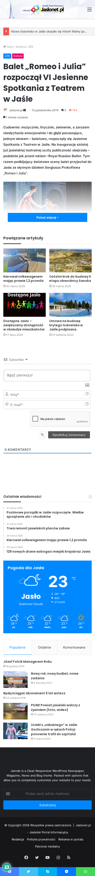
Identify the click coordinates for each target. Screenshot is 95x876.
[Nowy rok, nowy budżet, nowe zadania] (15, 679)
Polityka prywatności (41, 839)
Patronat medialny (47, 846)
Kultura (21, 46)
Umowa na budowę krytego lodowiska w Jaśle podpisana (66, 325)
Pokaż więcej (46, 217)
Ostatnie (44, 647)
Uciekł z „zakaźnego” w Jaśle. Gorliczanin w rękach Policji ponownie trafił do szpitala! (54, 729)
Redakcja (18, 839)
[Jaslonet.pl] (47, 9)
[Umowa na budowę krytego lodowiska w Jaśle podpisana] (70, 305)
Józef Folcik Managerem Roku (27, 661)
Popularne (18, 647)
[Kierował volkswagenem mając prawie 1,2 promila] (24, 260)
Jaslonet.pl (16, 110)
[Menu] (89, 11)
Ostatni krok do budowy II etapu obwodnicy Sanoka (70, 278)
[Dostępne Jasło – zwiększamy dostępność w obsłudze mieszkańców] (24, 305)
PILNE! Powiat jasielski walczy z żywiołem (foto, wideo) (55, 707)
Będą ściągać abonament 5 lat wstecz (34, 693)
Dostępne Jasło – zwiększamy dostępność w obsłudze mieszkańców (24, 325)
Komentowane (74, 647)
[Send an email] (24, 110)
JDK (30, 46)
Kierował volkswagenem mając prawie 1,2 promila (23, 278)
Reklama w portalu (71, 839)
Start (9, 46)
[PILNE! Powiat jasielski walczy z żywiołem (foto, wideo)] (15, 711)
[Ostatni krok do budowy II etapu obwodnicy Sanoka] (70, 260)
